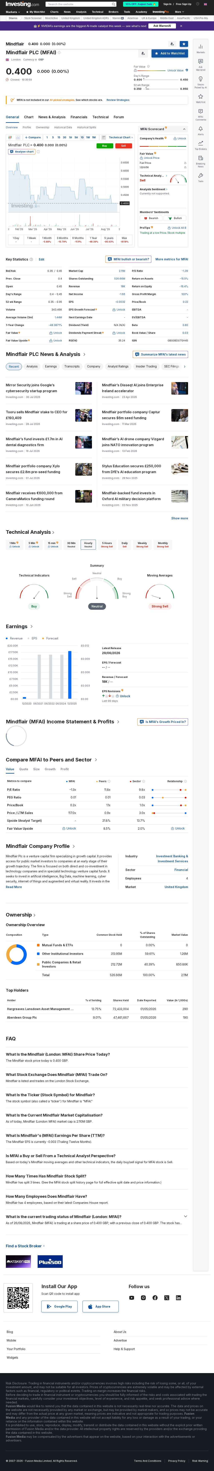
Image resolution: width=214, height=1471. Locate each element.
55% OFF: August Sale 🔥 (141, 4)
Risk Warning (200, 1460)
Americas (132, 18)
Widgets (12, 1357)
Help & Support (124, 1349)
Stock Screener (33, 18)
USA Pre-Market (203, 18)
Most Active (51, 18)
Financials (79, 117)
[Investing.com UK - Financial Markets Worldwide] (22, 4)
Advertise (120, 1340)
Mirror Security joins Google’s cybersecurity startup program (31, 388)
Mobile (11, 1340)
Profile (27, 127)
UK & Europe (149, 18)
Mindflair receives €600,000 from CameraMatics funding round (34, 496)
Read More (14, 887)
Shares (13, 18)
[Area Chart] (18, 137)
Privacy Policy (176, 1460)
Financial (181, 870)
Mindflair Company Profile (38, 846)
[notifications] (197, 4)
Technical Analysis (28, 532)
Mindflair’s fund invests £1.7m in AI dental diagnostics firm (34, 442)
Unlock (71, 828)
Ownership (42, 127)
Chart (28, 117)
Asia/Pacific (183, 18)
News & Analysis (52, 117)
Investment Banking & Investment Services (172, 858)
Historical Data (63, 127)
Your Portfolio (16, 1349)
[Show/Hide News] (103, 137)
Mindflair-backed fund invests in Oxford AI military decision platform (131, 496)
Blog (10, 1332)
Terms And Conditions (147, 1460)
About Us (120, 1332)
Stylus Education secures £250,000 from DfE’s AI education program (131, 469)
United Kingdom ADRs (96, 18)
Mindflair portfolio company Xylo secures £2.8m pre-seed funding (33, 469)
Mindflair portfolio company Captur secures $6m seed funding (131, 415)
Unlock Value (175, 70)
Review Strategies (118, 99)
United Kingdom (70, 18)
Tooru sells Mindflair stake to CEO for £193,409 (37, 415)
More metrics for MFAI (171, 259)
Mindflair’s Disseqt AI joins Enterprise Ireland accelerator (132, 388)
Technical (100, 117)
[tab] (14, 545)
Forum (119, 117)
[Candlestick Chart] (10, 137)
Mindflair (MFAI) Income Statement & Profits (60, 722)
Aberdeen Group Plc (22, 1017)
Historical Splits (86, 127)
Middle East (166, 18)
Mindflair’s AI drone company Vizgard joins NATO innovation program (133, 442)
